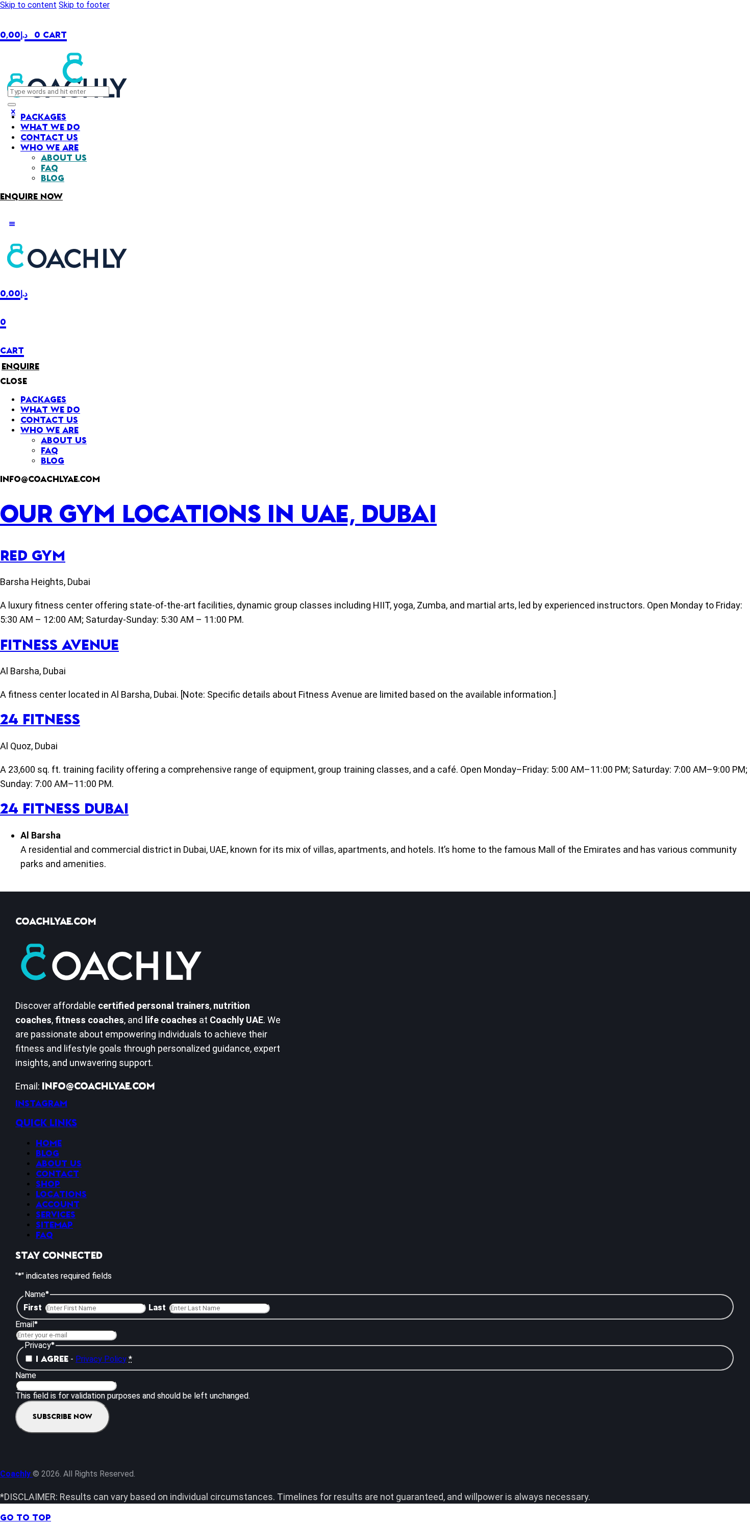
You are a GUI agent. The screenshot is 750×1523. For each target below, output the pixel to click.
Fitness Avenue (59, 645)
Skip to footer (84, 5)
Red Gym (32, 556)
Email (26, 1324)
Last (157, 1307)
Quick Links (46, 1123)
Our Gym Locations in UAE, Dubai (218, 514)
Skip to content (28, 5)
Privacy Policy (101, 1359)
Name (25, 1375)
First (32, 1307)
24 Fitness (40, 720)
